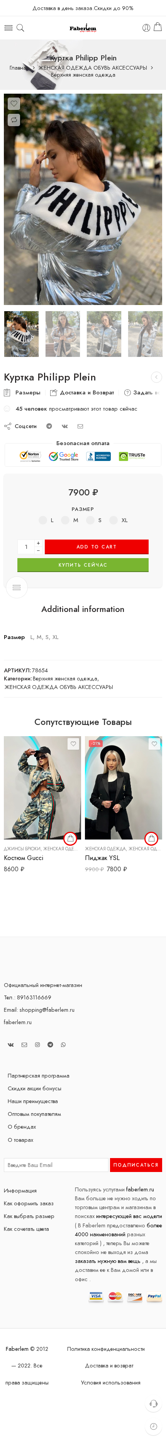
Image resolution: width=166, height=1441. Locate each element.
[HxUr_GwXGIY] (83, 199)
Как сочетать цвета (26, 1229)
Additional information (83, 609)
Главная (19, 68)
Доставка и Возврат (86, 392)
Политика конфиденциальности (106, 1349)
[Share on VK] (65, 426)
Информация (20, 1190)
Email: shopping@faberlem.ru (39, 1010)
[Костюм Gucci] (42, 788)
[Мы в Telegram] (50, 1044)
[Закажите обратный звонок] (153, 1403)
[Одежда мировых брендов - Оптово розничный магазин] (83, 28)
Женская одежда (63, 849)
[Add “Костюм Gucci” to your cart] (70, 839)
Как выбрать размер (29, 1216)
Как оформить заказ (29, 1203)
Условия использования (111, 1382)
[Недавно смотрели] (153, 1426)
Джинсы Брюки (22, 849)
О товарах (20, 1140)
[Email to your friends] (80, 426)
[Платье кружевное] (156, 377)
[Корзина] (157, 28)
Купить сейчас (83, 565)
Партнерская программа (38, 1075)
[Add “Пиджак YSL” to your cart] (151, 839)
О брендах (22, 1126)
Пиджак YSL (102, 857)
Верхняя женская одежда (83, 75)
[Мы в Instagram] (37, 1044)
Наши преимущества (33, 1101)
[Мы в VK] (11, 1044)
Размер (83, 509)
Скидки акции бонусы (34, 1088)
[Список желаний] (14, 104)
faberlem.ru (18, 1022)
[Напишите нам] (24, 1044)
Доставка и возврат (109, 1365)
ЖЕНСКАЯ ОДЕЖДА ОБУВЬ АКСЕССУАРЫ (93, 68)
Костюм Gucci (23, 857)
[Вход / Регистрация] (146, 28)
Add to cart (96, 546)
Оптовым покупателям (34, 1114)
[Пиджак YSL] (123, 788)
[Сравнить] (14, 120)
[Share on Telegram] (49, 426)
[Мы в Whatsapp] (63, 1044)
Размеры (26, 392)
